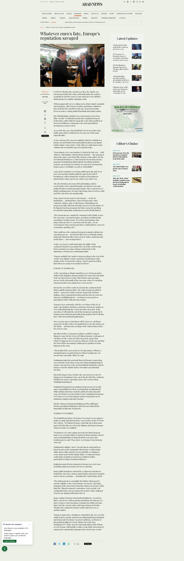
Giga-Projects (74, 18)
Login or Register (10, 541)
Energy (53, 18)
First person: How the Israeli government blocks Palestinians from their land (121, 156)
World (69, 13)
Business (77, 13)
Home (42, 27)
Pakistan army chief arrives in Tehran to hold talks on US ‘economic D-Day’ (84, 22)
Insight (44, 18)
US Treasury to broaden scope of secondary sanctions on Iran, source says (120, 57)
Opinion (104, 13)
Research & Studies (125, 13)
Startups (94, 18)
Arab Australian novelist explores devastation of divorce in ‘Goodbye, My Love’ (121, 79)
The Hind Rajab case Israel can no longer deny (120, 168)
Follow (46, 136)
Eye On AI (122, 18)
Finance (62, 18)
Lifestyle (95, 13)
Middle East (59, 13)
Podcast (138, 13)
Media (86, 13)
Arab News (45, 1)
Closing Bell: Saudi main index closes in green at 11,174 (120, 47)
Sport (111, 13)
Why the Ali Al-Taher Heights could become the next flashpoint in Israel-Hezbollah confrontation (121, 182)
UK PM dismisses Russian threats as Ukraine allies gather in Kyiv (121, 68)
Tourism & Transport (108, 18)
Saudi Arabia (47, 13)
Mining (85, 18)
